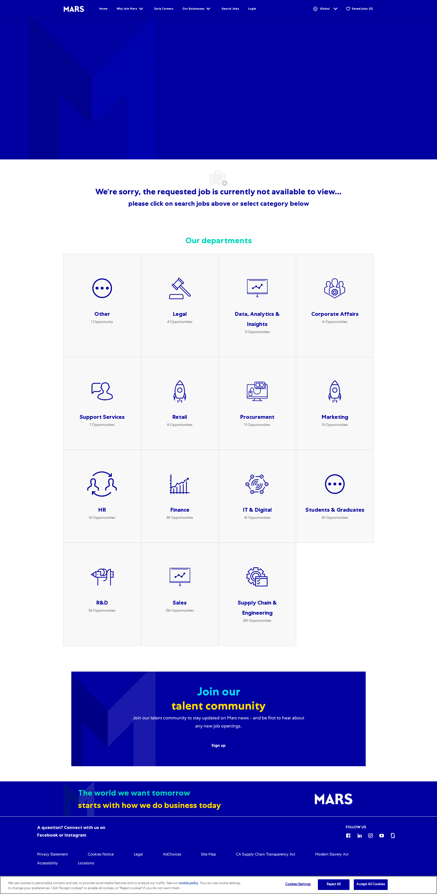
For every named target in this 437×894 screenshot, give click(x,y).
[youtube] (382, 835)
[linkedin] (359, 835)
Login (252, 8)
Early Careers (163, 8)
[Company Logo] (73, 9)
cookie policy (188, 883)
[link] (52, 855)
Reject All (334, 884)
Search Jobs (230, 8)
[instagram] (370, 835)
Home (103, 8)
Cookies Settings (298, 884)
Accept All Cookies (371, 884)
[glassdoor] (393, 835)
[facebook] (348, 835)
